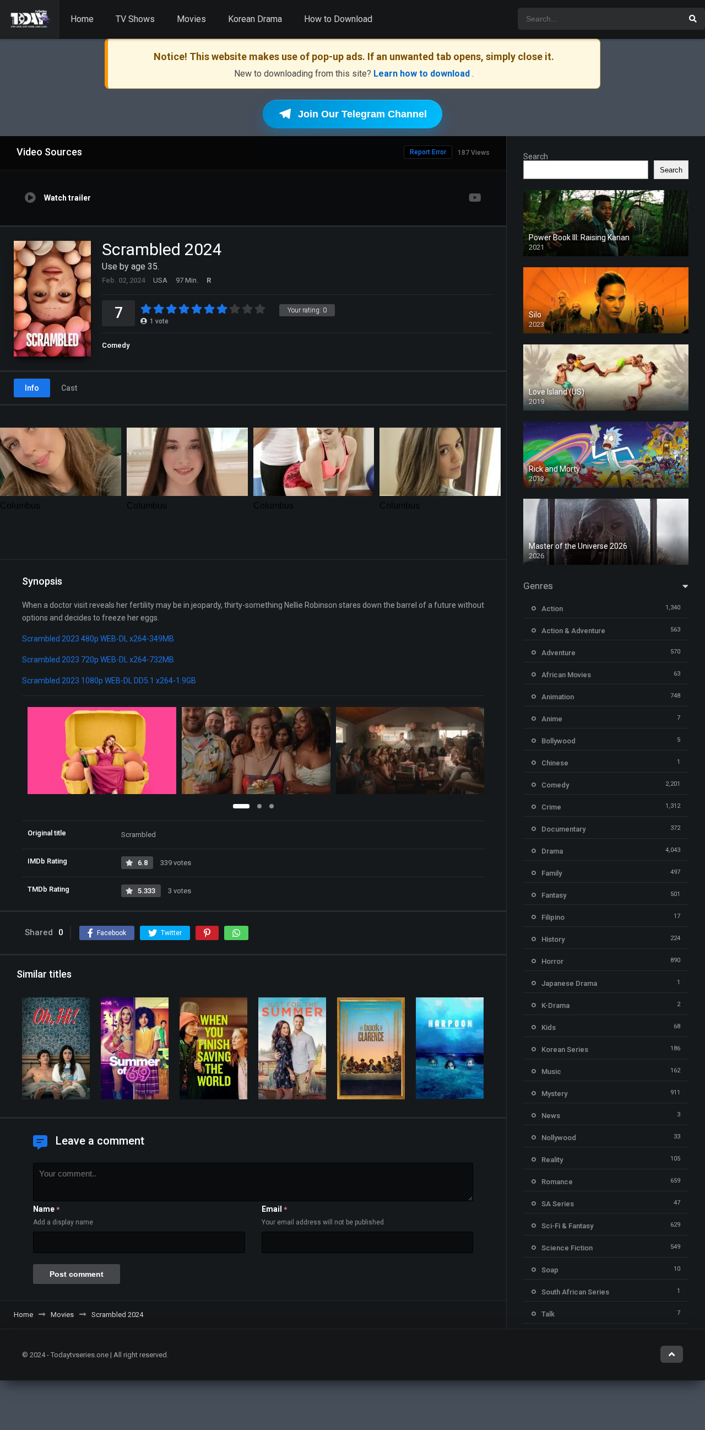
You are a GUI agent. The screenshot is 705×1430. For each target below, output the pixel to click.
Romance (557, 1182)
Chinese (554, 763)
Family (551, 873)
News (550, 1115)
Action (552, 609)
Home (82, 19)
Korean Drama (255, 19)
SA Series (557, 1204)
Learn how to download (422, 73)
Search (535, 156)
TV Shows (135, 19)
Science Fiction (567, 1248)
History (553, 939)
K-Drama (555, 1005)
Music (551, 1071)
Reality (552, 1160)
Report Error (428, 152)
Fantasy (553, 895)
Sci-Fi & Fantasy (567, 1226)
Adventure (558, 653)
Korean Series (564, 1049)
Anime (551, 719)
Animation (557, 697)
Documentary (563, 829)
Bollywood (558, 741)
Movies (191, 19)
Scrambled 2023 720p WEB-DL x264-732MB (98, 659)
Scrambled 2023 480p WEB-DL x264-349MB (98, 638)
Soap (549, 1270)
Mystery (554, 1093)
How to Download (338, 19)
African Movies (566, 675)
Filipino (553, 917)
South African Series (575, 1292)
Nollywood (558, 1138)
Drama (552, 851)
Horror (552, 961)
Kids (548, 1027)
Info (32, 388)
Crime (551, 807)
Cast (69, 388)
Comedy (115, 345)
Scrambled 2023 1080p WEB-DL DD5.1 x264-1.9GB (109, 680)
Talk (548, 1314)
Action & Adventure (573, 631)
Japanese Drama (569, 983)
